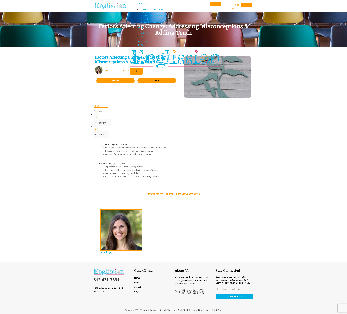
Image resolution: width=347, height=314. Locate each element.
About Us (138, 282)
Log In (156, 80)
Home (137, 277)
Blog (140, 45)
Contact (142, 41)
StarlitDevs (217, 310)
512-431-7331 (106, 279)
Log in (235, 7)
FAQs (140, 27)
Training (142, 4)
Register (115, 80)
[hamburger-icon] (215, 4)
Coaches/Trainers (151, 22)
